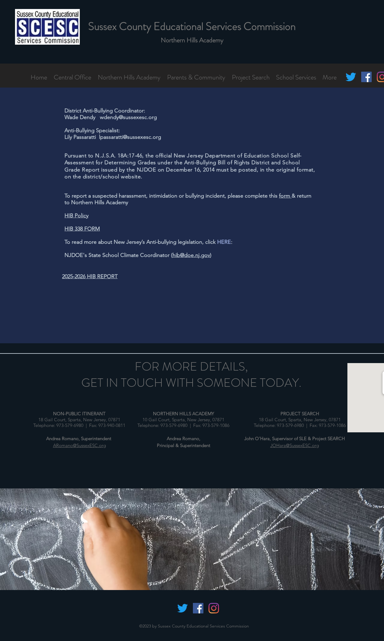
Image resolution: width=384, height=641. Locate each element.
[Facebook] (366, 77)
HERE (224, 242)
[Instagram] (213, 608)
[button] (73, 77)
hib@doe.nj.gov (191, 255)
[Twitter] (351, 77)
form (285, 195)
